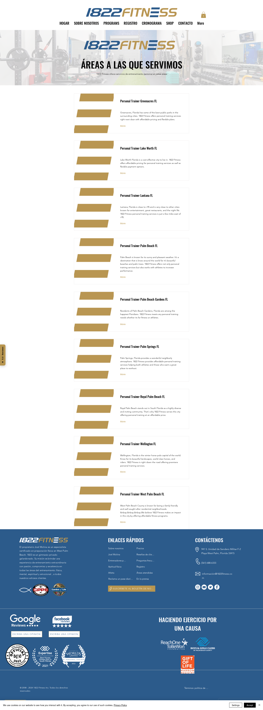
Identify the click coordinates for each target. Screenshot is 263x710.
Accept (250, 705)
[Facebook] (216, 587)
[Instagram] (197, 587)
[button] (111, 23)
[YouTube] (204, 587)
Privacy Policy (120, 705)
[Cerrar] (259, 705)
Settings (236, 705)
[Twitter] (210, 587)
